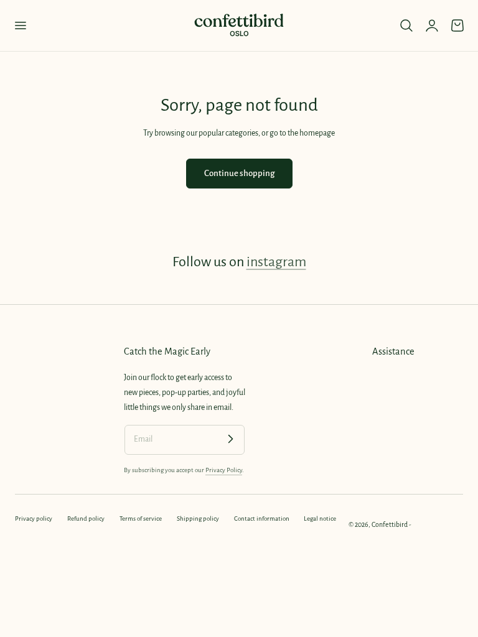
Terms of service (141, 518)
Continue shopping (239, 173)
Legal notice (320, 518)
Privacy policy (33, 518)
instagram (276, 261)
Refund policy (86, 518)
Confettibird (390, 524)
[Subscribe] (230, 439)
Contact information (261, 518)
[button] (20, 25)
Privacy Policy (223, 470)
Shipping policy (198, 518)
